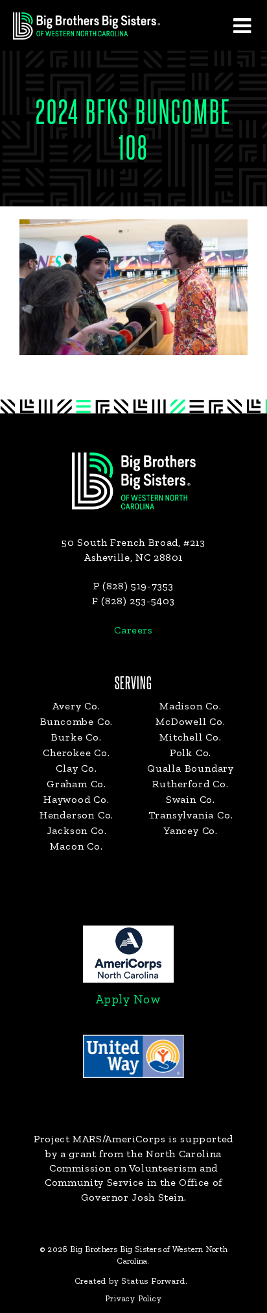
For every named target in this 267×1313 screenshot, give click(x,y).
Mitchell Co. (190, 737)
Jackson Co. (77, 830)
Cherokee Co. (76, 752)
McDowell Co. (191, 721)
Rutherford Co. (190, 784)
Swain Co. (190, 799)
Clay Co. (76, 768)
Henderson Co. (76, 815)
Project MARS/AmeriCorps (100, 1139)
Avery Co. (76, 706)
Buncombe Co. (76, 721)
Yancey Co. (190, 830)
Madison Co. (190, 706)
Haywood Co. (76, 799)
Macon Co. (76, 846)
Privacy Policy (133, 1298)
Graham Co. (76, 784)
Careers (133, 630)
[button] (241, 25)
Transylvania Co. (190, 815)
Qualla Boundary (190, 768)
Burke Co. (76, 737)
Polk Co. (190, 752)
